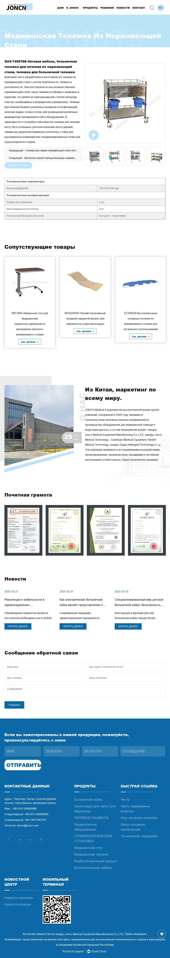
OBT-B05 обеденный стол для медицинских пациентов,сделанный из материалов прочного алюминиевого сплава (29, 324)
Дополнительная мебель (93, 868)
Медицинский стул (88, 848)
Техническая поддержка (139, 836)
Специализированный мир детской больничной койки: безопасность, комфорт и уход (139, 605)
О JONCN (72, 7)
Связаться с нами (18, 165)
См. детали (28, 341)
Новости (123, 7)
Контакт (138, 7)
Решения (107, 7)
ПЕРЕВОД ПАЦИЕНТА (91, 818)
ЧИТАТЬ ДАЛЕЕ (18, 626)
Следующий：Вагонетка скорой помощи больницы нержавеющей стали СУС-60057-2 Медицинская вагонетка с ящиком (46, 158)
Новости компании (18, 898)
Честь (125, 799)
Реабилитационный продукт (95, 861)
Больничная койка (88, 799)
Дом (60, 7)
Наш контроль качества (139, 818)
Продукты (90, 7)
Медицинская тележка (91, 854)
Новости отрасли (17, 904)
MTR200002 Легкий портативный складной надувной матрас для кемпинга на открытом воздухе (85, 318)
